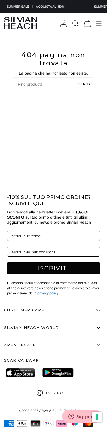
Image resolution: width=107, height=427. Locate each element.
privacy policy (47, 293)
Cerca (84, 84)
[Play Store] (58, 373)
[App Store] (22, 373)
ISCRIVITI (53, 268)
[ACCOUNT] (63, 23)
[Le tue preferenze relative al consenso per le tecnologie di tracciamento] (97, 417)
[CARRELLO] (87, 23)
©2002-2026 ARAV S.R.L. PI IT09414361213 (53, 411)
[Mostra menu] (98, 23)
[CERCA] (75, 23)
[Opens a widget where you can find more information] (81, 417)
